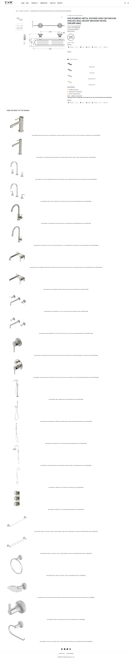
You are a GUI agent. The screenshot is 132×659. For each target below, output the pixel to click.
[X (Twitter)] (64, 649)
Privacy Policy (70, 653)
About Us (53, 3)
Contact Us (62, 653)
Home (22, 3)
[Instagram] (67, 649)
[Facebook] (62, 649)
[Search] (125, 3)
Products (34, 3)
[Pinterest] (70, 649)
